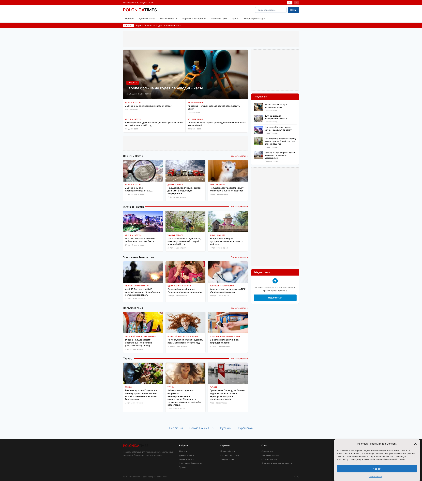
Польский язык (219, 18)
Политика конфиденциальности (276, 463)
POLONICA (140, 10)
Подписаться (275, 297)
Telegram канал (227, 459)
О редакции (267, 451)
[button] (415, 443)
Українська (245, 428)
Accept (377, 468)
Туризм (235, 18)
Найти (293, 10)
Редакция (176, 428)
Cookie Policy (375, 476)
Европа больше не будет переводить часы (158, 25)
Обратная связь (269, 459)
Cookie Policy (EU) (201, 428)
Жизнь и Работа (168, 18)
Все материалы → (239, 156)
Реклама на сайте (270, 455)
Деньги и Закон (147, 18)
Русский (225, 428)
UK (296, 2)
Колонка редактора (254, 18)
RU (289, 2)
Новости (129, 18)
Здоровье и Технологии (193, 18)
